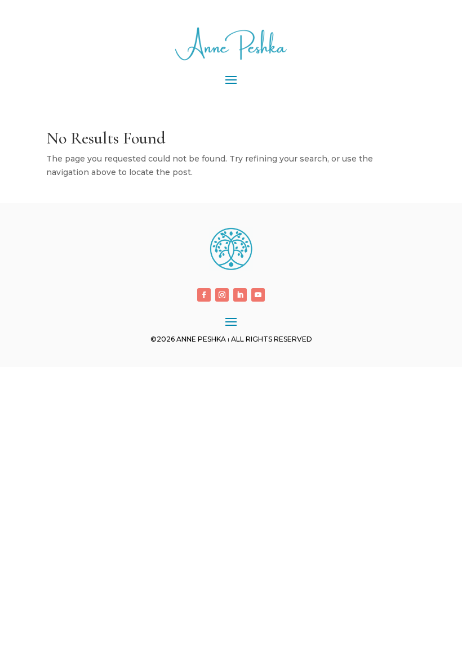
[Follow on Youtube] (258, 295)
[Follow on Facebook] (204, 295)
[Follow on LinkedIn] (240, 295)
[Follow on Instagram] (222, 295)
